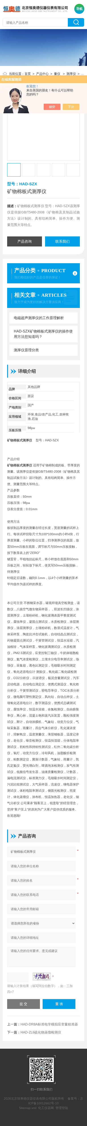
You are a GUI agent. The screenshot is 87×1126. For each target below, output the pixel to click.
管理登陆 (62, 1108)
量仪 (57, 74)
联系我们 (62, 241)
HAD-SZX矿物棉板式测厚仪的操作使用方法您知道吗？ (43, 334)
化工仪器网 (46, 1108)
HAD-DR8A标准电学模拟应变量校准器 (49, 1024)
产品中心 (42, 74)
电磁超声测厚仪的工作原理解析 (39, 318)
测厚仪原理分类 (26, 350)
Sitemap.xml (27, 1108)
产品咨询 (24, 241)
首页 (28, 74)
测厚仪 (71, 74)
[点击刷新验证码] (42, 976)
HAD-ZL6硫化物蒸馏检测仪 (41, 1032)
